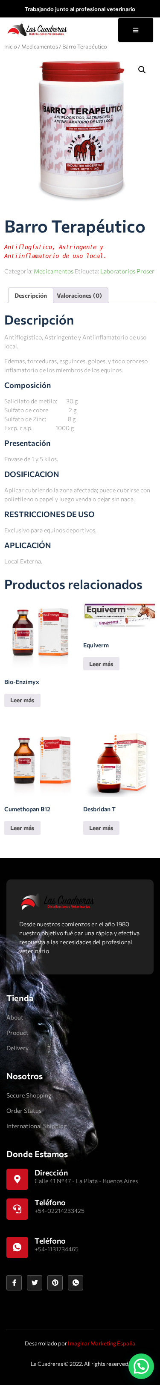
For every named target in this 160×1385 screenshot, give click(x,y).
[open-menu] (136, 30)
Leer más (22, 700)
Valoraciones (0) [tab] (79, 295)
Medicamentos (39, 46)
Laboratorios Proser (127, 271)
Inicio (10, 46)
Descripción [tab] (31, 295)
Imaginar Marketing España (101, 1343)
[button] (142, 70)
